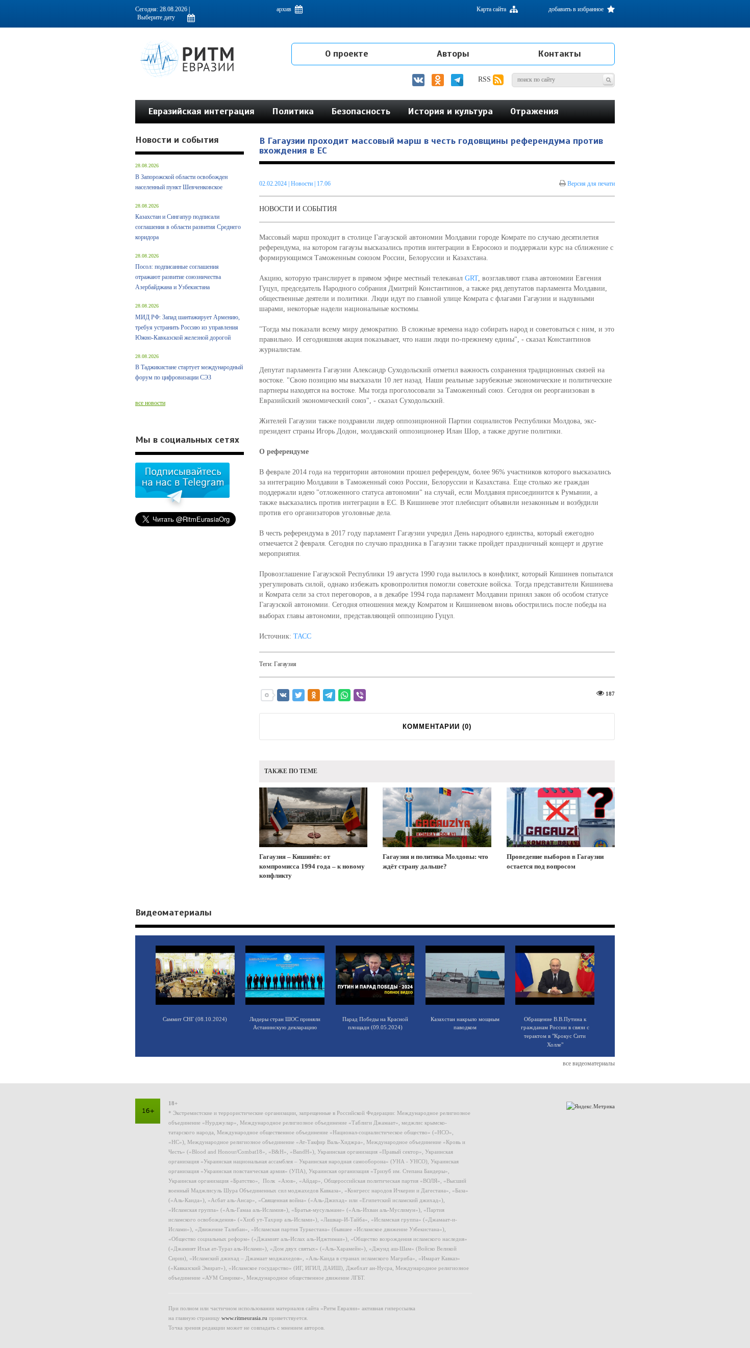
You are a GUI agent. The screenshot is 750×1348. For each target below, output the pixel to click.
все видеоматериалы (589, 1063)
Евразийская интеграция (201, 111)
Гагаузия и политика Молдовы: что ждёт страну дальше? (435, 861)
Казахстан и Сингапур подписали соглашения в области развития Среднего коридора (188, 227)
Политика (293, 111)
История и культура (450, 111)
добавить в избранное (576, 9)
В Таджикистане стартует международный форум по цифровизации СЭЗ (189, 372)
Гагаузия (285, 664)
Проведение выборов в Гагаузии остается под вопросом (555, 861)
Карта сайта (492, 9)
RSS (485, 79)
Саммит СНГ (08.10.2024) (195, 1019)
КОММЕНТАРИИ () (437, 726)
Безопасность (360, 111)
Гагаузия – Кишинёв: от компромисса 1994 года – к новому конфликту (312, 866)
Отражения (534, 111)
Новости (302, 183)
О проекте (346, 53)
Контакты (559, 53)
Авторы (453, 53)
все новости (150, 402)
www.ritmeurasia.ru (244, 1318)
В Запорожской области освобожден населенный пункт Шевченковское (181, 182)
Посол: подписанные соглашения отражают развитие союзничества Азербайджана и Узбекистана (178, 277)
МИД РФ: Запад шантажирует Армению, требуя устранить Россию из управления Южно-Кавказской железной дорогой (187, 327)
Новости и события (298, 209)
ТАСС (302, 636)
